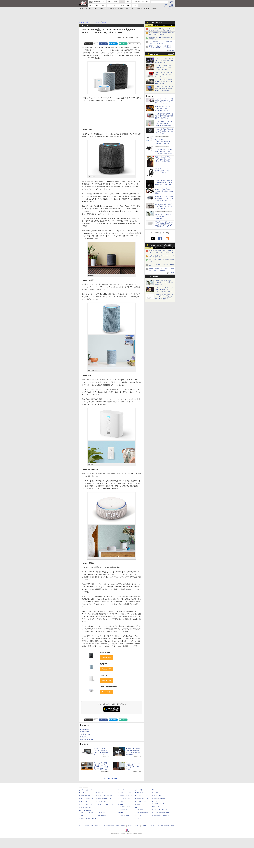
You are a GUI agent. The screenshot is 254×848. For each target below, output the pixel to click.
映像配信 (120, 8)
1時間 (149, 25)
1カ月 (171, 25)
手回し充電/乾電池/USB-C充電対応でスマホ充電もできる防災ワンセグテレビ (164, 116)
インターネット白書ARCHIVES (89, 818)
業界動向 (138, 8)
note (124, 43)
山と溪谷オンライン (125, 807)
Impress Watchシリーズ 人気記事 (161, 245)
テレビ (81, 8)
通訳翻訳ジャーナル (142, 798)
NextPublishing (102, 815)
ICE (153, 790)
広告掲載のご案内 (109, 825)
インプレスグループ (153, 825)
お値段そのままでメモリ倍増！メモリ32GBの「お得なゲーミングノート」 (164, 74)
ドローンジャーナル (86, 804)
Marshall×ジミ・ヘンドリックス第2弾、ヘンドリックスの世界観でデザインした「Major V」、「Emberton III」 (164, 110)
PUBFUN (154, 801)
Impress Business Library (104, 798)
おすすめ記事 (154, 276)
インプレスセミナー (103, 801)
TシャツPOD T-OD (125, 798)
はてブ (114, 43)
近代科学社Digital (124, 815)
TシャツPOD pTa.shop (160, 809)
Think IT (83, 792)
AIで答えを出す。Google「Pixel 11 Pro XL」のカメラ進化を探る (164, 216)
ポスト (90, 43)
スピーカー (146, 8)
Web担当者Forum (85, 795)
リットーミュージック (125, 792)
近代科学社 (121, 812)
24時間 (156, 25)
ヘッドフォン (112, 8)
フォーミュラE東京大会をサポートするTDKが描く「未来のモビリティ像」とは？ (164, 60)
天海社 (156, 792)
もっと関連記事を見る (111, 778)
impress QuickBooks (159, 798)
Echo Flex (104, 675)
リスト (96, 43)
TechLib (139, 818)
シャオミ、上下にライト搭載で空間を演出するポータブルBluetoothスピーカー (164, 101)
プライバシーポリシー (133, 825)
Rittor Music (121, 790)
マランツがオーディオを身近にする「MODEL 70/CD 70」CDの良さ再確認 (164, 81)
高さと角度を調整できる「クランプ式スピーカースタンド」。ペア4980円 (164, 206)
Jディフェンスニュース (143, 795)
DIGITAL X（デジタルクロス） (106, 804)
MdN (136, 807)
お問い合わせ (98, 825)
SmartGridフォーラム (103, 792)
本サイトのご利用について (86, 825)
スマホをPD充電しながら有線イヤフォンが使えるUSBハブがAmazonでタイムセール (164, 151)
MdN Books (140, 809)
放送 (131, 8)
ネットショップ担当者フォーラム (107, 795)
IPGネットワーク (156, 807)
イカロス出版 (138, 790)
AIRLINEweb (140, 792)
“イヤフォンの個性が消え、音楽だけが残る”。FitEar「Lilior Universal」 (164, 67)
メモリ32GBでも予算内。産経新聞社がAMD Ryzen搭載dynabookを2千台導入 (164, 88)
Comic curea (157, 795)
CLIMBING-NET (124, 809)
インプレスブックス (103, 812)
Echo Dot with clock (108, 687)
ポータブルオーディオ (100, 8)
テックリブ (138, 815)
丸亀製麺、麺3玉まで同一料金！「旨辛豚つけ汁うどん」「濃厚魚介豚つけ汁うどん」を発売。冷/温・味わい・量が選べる (161, 252)
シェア (104, 43)
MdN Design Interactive (143, 812)
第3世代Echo (105, 664)
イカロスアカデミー (142, 804)
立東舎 (121, 801)
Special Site (154, 54)
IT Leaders (84, 801)
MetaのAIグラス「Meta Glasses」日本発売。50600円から (164, 191)
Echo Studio (105, 652)
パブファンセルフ (159, 804)
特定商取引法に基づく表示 (168, 825)
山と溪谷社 (121, 804)
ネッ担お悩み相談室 (86, 807)
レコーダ (88, 8)
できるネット (84, 815)
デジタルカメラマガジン (87, 812)
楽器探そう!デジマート (126, 795)
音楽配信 (154, 8)
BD (127, 8)
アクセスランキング (156, 22)
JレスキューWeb (141, 801)
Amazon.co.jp (85, 729)
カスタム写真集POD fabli (161, 812)
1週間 (163, 25)
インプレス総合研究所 (87, 798)
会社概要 (143, 825)
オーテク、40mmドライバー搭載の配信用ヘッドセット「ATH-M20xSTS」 (164, 171)
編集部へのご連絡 (120, 825)
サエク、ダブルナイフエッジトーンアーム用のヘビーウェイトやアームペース (164, 131)
